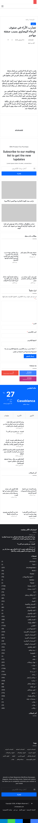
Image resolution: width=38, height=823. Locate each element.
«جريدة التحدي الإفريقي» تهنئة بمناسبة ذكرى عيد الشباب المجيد (29, 514)
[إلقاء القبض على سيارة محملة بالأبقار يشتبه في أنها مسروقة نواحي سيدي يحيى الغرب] (10, 482)
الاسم (34, 323)
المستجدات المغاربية (29, 641)
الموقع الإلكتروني (31, 340)
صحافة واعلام (31, 683)
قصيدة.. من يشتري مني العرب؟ (15, 431)
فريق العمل (22, 810)
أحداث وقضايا (31, 586)
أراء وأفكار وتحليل (30, 595)
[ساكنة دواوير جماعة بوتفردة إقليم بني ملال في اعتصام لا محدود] (7, 735)
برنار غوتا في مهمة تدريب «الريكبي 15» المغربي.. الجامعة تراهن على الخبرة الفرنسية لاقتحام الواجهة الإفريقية (11, 256)
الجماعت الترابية (9, 749)
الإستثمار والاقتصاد (30, 604)
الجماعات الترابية (30, 616)
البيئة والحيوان (31, 610)
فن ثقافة (32, 687)
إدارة (34, 598)
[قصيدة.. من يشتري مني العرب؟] (30, 434)
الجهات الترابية (31, 752)
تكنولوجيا (32, 653)
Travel (32, 583)
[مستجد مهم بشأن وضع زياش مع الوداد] (28, 245)
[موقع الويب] (19, 134)
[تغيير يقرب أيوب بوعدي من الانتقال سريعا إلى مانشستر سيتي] (28, 270)
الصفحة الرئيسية (31, 810)
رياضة (27, 19)
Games (31, 580)
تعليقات (6, 416)
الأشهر (32, 416)
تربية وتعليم (32, 650)
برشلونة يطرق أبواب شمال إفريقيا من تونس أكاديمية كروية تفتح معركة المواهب (10, 278)
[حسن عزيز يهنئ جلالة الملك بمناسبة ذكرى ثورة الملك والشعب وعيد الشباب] (31, 721)
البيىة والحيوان (31, 613)
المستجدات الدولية (30, 635)
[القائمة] (2, 7)
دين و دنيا (32, 671)
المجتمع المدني (31, 628)
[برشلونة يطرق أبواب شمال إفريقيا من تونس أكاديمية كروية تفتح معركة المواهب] (10, 270)
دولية (34, 668)
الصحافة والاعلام (31, 756)
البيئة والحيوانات (27, 577)
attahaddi (30, 40)
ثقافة (33, 659)
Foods (32, 574)
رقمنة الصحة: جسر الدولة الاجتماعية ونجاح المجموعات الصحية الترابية (28, 491)
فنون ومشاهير (31, 690)
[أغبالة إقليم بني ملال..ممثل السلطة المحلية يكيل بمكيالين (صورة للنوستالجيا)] (30, 462)
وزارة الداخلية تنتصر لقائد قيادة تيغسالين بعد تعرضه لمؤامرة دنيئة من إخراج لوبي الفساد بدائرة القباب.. (13, 424)
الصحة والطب (31, 619)
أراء (34, 592)
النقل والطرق (31, 647)
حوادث (33, 665)
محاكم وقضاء (31, 696)
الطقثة (13, 756)
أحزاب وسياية (31, 589)
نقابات (33, 705)
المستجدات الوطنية (30, 644)
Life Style (32, 561)
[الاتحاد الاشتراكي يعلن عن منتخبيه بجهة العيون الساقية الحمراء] (19, 735)
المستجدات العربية (30, 638)
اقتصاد (33, 601)
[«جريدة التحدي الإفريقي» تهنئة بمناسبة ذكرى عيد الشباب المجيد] (28, 505)
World (33, 570)
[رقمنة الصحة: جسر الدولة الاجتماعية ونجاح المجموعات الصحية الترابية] (28, 482)
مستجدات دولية (31, 699)
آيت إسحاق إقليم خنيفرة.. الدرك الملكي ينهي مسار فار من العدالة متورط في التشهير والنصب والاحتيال (14, 442)
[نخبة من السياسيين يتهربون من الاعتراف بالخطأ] (10, 505)
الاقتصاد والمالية (30, 607)
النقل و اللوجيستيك (30, 759)
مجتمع (33, 693)
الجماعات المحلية (20, 749)
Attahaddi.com (19, 806)
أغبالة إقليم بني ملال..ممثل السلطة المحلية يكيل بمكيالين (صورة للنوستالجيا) (14, 461)
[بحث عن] (36, 7)
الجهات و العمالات (10, 752)
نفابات (33, 702)
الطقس (33, 625)
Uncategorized (30, 567)
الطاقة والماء (31, 622)
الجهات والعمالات (21, 752)
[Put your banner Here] (19, 12)
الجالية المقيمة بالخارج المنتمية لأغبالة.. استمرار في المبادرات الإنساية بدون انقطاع (13, 452)
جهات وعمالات (31, 662)
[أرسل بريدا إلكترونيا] (27, 40)
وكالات (33, 708)
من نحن (15, 810)
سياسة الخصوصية (7, 810)
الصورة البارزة (21, 756)
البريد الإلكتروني (31, 332)
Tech (33, 564)
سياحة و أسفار (31, 677)
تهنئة (34, 656)
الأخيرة (19, 416)
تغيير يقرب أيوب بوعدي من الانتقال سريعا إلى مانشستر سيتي (28, 278)
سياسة (33, 680)
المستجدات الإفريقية (29, 632)
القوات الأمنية (6, 756)
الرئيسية (32, 19)
